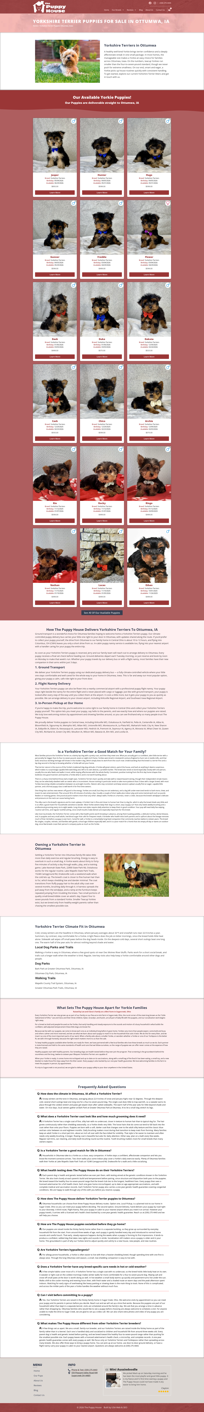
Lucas (101, 585)
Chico (102, 421)
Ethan (149, 585)
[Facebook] (150, 3)
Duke (102, 339)
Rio (55, 503)
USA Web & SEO (119, 1407)
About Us (149, 10)
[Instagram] (155, 3)
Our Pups (38, 1375)
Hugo (149, 174)
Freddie (101, 256)
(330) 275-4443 (165, 3)
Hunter (102, 174)
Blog (141, 10)
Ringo (149, 503)
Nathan (55, 585)
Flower (149, 256)
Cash (55, 421)
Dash (55, 339)
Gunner (54, 256)
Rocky (102, 503)
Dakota (149, 339)
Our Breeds (116, 10)
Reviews (130, 10)
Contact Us (160, 10)
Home (106, 10)
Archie (149, 421)
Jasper (55, 174)
